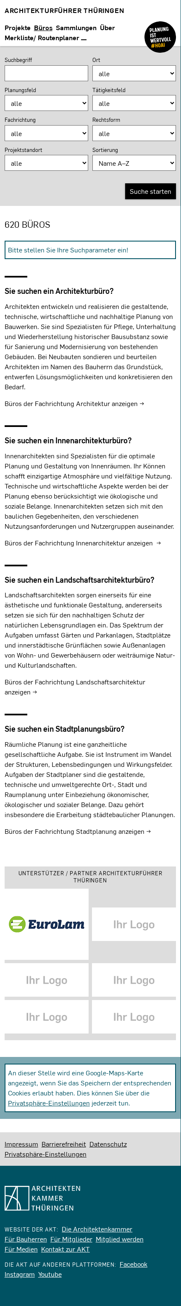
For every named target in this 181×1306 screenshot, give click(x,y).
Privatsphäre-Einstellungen (49, 1103)
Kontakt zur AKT (65, 1249)
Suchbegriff (18, 60)
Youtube (50, 1274)
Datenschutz (108, 1144)
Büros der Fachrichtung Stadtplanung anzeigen (74, 831)
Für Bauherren (26, 1239)
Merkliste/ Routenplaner (43, 37)
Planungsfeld (20, 90)
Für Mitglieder (71, 1239)
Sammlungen (76, 27)
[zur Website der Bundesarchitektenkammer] (160, 30)
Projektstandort (23, 150)
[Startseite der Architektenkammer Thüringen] (90, 1198)
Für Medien (21, 1249)
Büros (43, 27)
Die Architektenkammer (97, 1229)
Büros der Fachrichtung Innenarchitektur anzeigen (79, 543)
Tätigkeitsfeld (109, 90)
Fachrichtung (20, 119)
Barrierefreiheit (64, 1144)
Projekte (18, 27)
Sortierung (105, 150)
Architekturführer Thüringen (64, 10)
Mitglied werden (120, 1239)
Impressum (21, 1144)
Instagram (20, 1274)
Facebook (133, 1264)
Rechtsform (106, 119)
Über (107, 27)
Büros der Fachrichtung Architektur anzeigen (71, 403)
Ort (96, 60)
